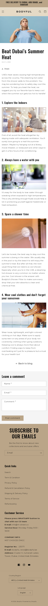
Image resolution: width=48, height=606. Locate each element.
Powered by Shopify (30, 601)
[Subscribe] (40, 453)
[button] (2, 11)
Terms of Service (12, 499)
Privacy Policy (11, 483)
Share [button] (6, 69)
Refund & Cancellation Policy (17, 488)
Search (8, 472)
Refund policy (11, 504)
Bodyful (19, 601)
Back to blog (25, 363)
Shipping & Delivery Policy (16, 493)
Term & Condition (12, 478)
